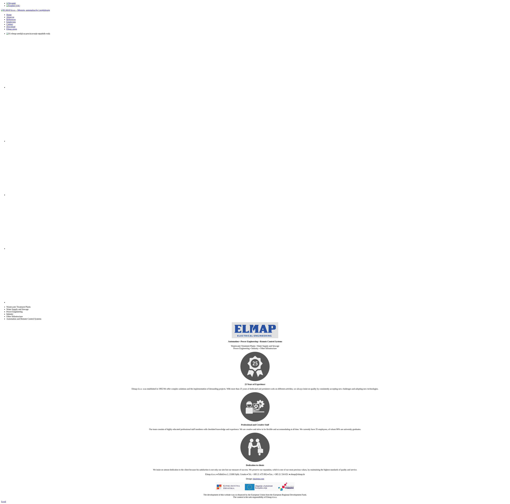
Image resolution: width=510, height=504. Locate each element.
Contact (9, 24)
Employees (11, 22)
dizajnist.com (258, 479)
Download (10, 27)
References (11, 19)
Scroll (3, 502)
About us (10, 17)
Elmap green (11, 29)
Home (9, 15)
